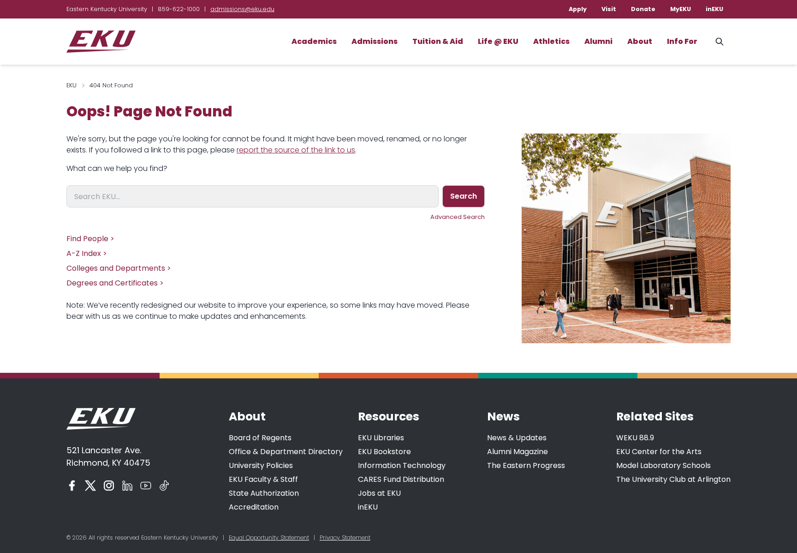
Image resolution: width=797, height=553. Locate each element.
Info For (682, 41)
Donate (643, 9)
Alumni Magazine (517, 451)
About (639, 41)
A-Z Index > (86, 253)
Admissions (374, 41)
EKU (71, 85)
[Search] (719, 41)
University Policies (261, 465)
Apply (578, 9)
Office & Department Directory (286, 451)
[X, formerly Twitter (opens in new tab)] (90, 485)
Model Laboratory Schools (663, 465)
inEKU (714, 9)
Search (463, 196)
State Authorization (264, 493)
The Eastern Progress (526, 465)
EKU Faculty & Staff (263, 479)
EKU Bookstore (384, 451)
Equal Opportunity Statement (269, 537)
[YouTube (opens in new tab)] (145, 485)
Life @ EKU (498, 41)
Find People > (90, 238)
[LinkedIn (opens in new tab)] (127, 485)
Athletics (551, 41)
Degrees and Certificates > (115, 283)
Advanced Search (457, 217)
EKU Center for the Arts (659, 451)
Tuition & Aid (437, 41)
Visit (608, 9)
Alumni (598, 41)
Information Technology (402, 465)
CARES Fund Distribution (401, 479)
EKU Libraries (381, 437)
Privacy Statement (345, 537)
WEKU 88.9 (635, 437)
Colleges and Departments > (118, 268)
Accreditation (254, 507)
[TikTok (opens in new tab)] (164, 485)
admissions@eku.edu (242, 9)
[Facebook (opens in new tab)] (71, 485)
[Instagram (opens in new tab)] (108, 485)
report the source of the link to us (296, 150)
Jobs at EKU (379, 493)
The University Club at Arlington (673, 479)
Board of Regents (260, 437)
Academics (314, 41)
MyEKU (680, 9)
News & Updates (517, 437)
